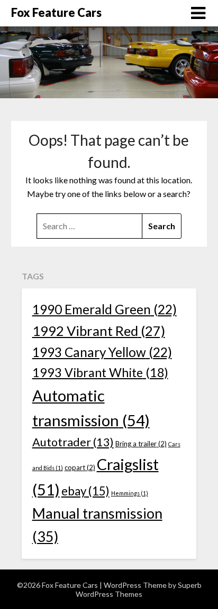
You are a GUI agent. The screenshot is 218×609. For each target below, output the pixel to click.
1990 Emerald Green (104, 309)
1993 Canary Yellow (102, 352)
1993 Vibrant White (100, 372)
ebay (85, 491)
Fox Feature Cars (56, 12)
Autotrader (73, 442)
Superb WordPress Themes (139, 589)
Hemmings (129, 493)
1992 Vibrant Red (98, 331)
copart (80, 467)
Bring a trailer (141, 443)
